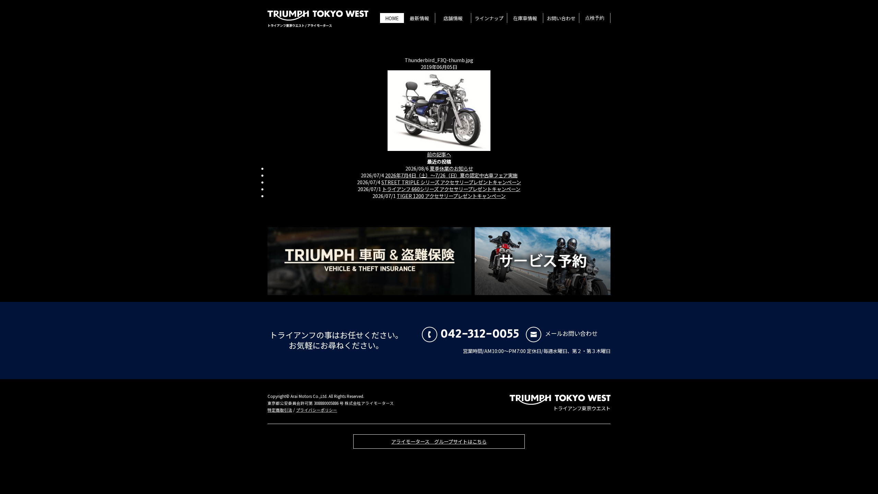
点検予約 (594, 18)
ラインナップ (489, 18)
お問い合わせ (561, 18)
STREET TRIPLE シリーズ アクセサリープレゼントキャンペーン (451, 182)
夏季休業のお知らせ (451, 168)
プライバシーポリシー (316, 410)
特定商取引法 (280, 410)
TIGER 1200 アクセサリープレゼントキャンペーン (451, 195)
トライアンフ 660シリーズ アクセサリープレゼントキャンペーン (451, 188)
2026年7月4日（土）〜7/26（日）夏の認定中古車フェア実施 (451, 175)
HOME (392, 18)
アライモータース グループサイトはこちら (439, 441)
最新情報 (419, 18)
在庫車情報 (525, 18)
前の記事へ (439, 154)
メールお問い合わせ (571, 333)
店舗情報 (453, 18)
